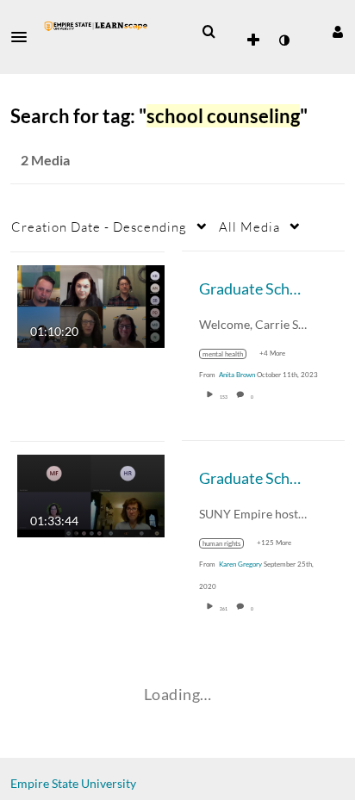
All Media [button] (249, 226)
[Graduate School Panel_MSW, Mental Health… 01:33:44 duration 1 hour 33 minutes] (91, 494)
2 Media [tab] (45, 160)
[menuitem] (208, 31)
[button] (24, 37)
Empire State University (73, 783)
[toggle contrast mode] (283, 40)
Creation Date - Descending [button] (99, 226)
